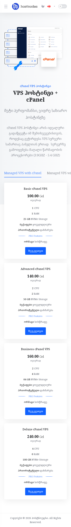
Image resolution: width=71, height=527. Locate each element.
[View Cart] (43, 6)
